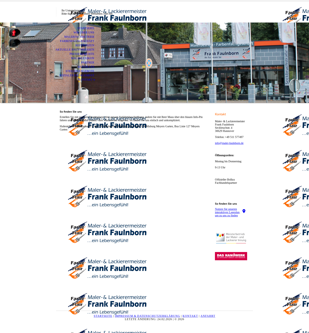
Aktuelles (85, 66)
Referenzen (84, 45)
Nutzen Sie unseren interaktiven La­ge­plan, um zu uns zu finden (227, 212)
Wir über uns (83, 32)
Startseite (85, 28)
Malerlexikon (82, 58)
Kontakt (85, 79)
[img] (154, 63)
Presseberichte (82, 53)
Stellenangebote (80, 71)
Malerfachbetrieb (79, 36)
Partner (87, 62)
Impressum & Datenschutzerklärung (147, 315)
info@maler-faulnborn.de (229, 143)
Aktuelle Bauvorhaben (74, 49)
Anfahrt (207, 315)
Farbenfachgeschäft (77, 41)
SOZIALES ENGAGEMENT (76, 75)
